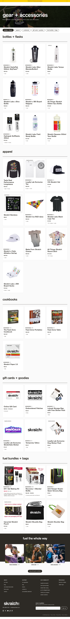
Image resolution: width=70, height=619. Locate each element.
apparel (18, 30)
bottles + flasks (8, 30)
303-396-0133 (6, 607)
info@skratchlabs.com (15, 607)
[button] (6, 65)
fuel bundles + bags (52, 30)
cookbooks (26, 30)
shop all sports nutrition (35, 571)
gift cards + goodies (38, 30)
